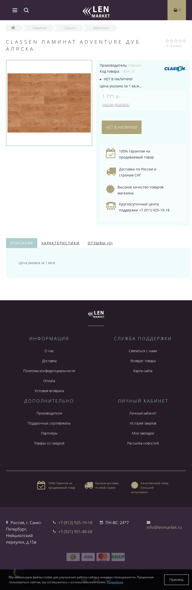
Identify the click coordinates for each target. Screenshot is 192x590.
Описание (22, 243)
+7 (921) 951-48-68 (75, 531)
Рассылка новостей (143, 443)
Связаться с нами (143, 350)
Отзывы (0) (100, 243)
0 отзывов (174, 46)
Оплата (49, 380)
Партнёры (49, 433)
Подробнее (115, 582)
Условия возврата (49, 390)
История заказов (143, 423)
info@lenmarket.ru (164, 527)
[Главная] (13, 27)
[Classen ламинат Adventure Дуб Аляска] (49, 103)
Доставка (49, 360)
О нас (49, 350)
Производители (49, 413)
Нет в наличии (122, 127)
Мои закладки (143, 433)
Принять (177, 579)
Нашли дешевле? (116, 105)
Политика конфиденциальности (49, 370)
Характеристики (61, 243)
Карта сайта (143, 370)
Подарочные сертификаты (49, 423)
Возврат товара (143, 360)
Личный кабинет (142, 413)
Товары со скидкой (49, 443)
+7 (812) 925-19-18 (75, 522)
